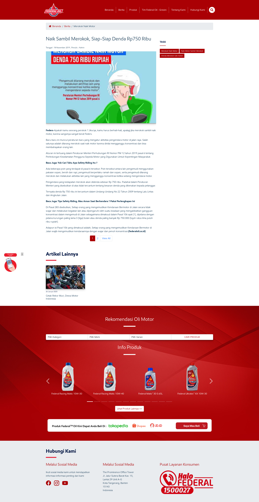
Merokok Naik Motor (169, 51)
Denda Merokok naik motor (172, 56)
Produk (133, 9)
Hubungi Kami (197, 9)
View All (106, 238)
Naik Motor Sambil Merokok (192, 51)
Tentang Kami (178, 9)
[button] (48, 381)
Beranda (109, 9)
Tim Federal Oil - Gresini (154, 9)
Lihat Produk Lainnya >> (129, 408)
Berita (121, 9)
